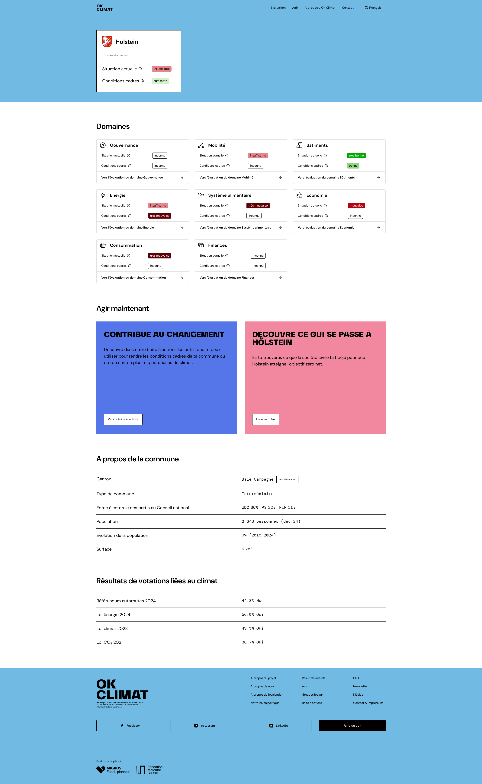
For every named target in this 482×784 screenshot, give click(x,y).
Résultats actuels (313, 678)
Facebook (133, 726)
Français (375, 8)
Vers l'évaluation (287, 479)
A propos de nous (262, 686)
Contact (348, 8)
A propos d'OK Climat (320, 8)
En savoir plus (265, 419)
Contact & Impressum (368, 703)
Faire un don (352, 726)
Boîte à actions (312, 703)
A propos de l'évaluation (267, 695)
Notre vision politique (265, 703)
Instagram (208, 726)
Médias (358, 695)
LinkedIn (282, 726)
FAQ (356, 678)
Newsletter (360, 686)
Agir (295, 8)
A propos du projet (263, 678)
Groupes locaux (312, 695)
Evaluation (278, 8)
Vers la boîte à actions (123, 419)
